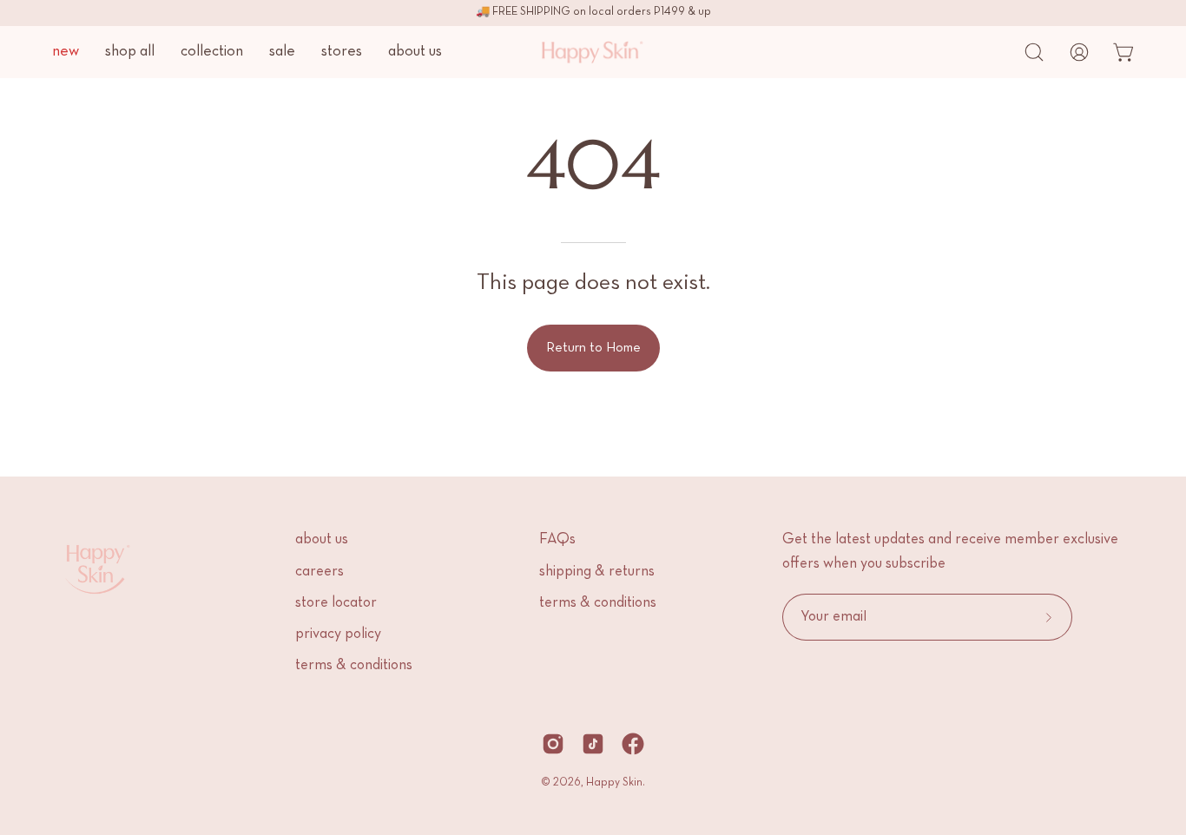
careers (319, 572)
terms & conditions (353, 666)
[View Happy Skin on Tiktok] (593, 744)
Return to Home (593, 348)
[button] (1034, 52)
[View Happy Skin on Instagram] (553, 744)
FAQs (557, 540)
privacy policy (338, 634)
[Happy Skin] (576, 52)
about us (321, 540)
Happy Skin (614, 783)
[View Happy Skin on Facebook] (633, 744)
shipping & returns (597, 572)
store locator (336, 603)
